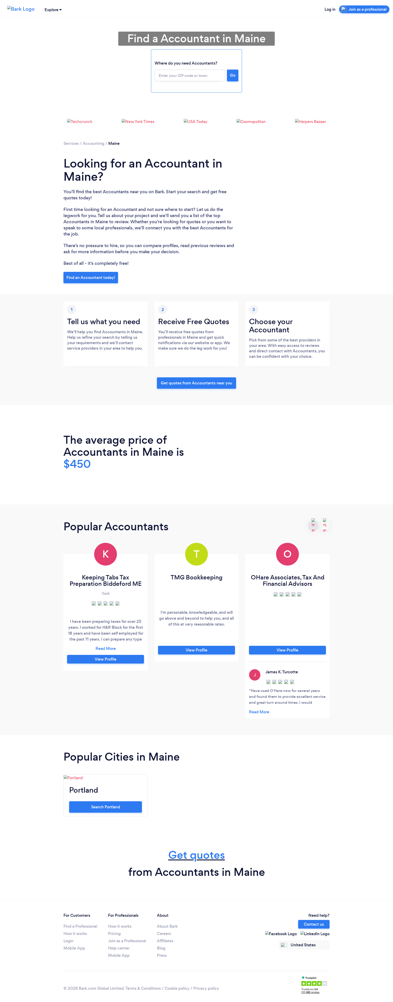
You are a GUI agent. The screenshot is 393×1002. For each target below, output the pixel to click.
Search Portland (105, 807)
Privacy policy (206, 988)
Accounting (93, 143)
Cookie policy (177, 988)
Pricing (114, 933)
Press (162, 955)
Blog (161, 948)
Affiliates (165, 941)
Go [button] (232, 75)
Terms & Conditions (143, 988)
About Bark (167, 926)
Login (68, 941)
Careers (164, 933)
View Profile (105, 659)
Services (71, 143)
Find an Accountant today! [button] (90, 277)
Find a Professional (80, 926)
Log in (330, 9)
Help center (119, 948)
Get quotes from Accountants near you (196, 383)
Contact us (314, 924)
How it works (75, 933)
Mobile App (74, 948)
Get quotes (196, 855)
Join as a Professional (127, 941)
